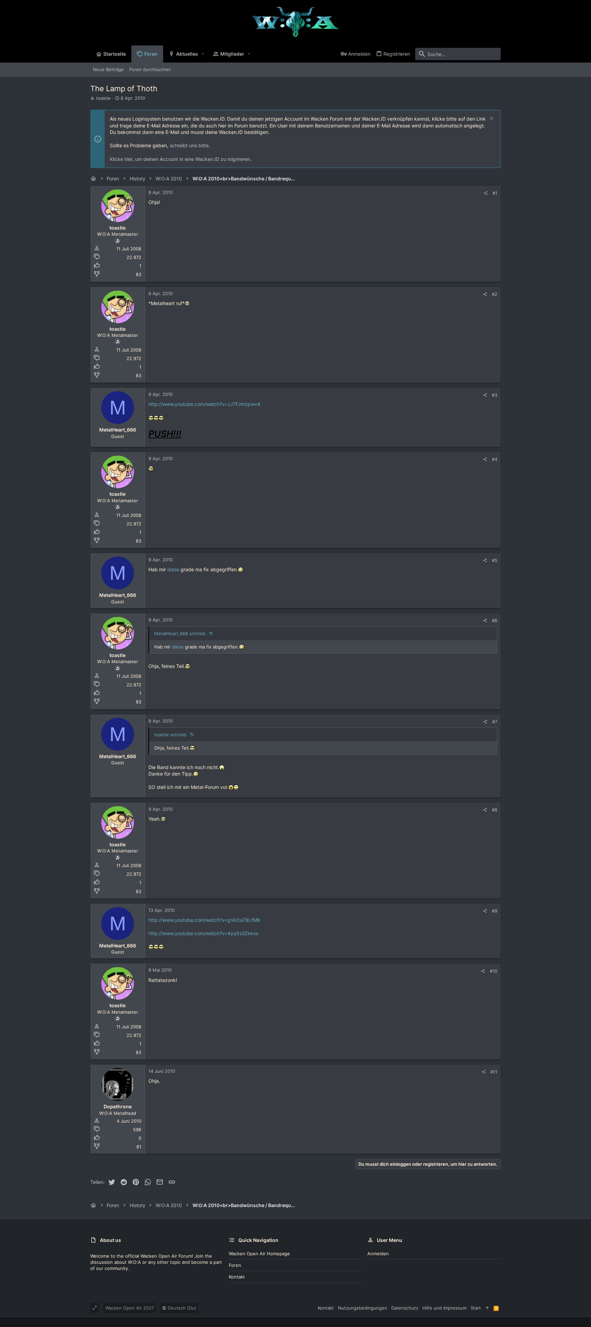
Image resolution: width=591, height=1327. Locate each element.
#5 (494, 560)
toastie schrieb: (170, 734)
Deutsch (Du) (181, 1308)
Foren (235, 1265)
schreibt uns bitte (189, 145)
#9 (494, 911)
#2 (494, 294)
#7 (494, 721)
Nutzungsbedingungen (362, 1308)
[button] (203, 54)
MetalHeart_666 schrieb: (180, 633)
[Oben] (487, 1308)
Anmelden (378, 1253)
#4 (494, 459)
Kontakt (237, 1277)
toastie (103, 98)
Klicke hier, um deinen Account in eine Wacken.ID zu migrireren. (180, 159)
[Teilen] (485, 193)
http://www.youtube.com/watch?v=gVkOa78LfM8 (204, 920)
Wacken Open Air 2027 (129, 1308)
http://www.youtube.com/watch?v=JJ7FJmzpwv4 (204, 404)
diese (173, 569)
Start (476, 1308)
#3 (494, 395)
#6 (494, 620)
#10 (493, 971)
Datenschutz (404, 1308)
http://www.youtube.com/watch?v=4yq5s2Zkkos (203, 933)
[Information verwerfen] (491, 119)
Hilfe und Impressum (444, 1308)
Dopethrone (118, 1106)
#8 (494, 809)
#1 (494, 193)
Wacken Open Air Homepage (259, 1253)
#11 (493, 1072)
